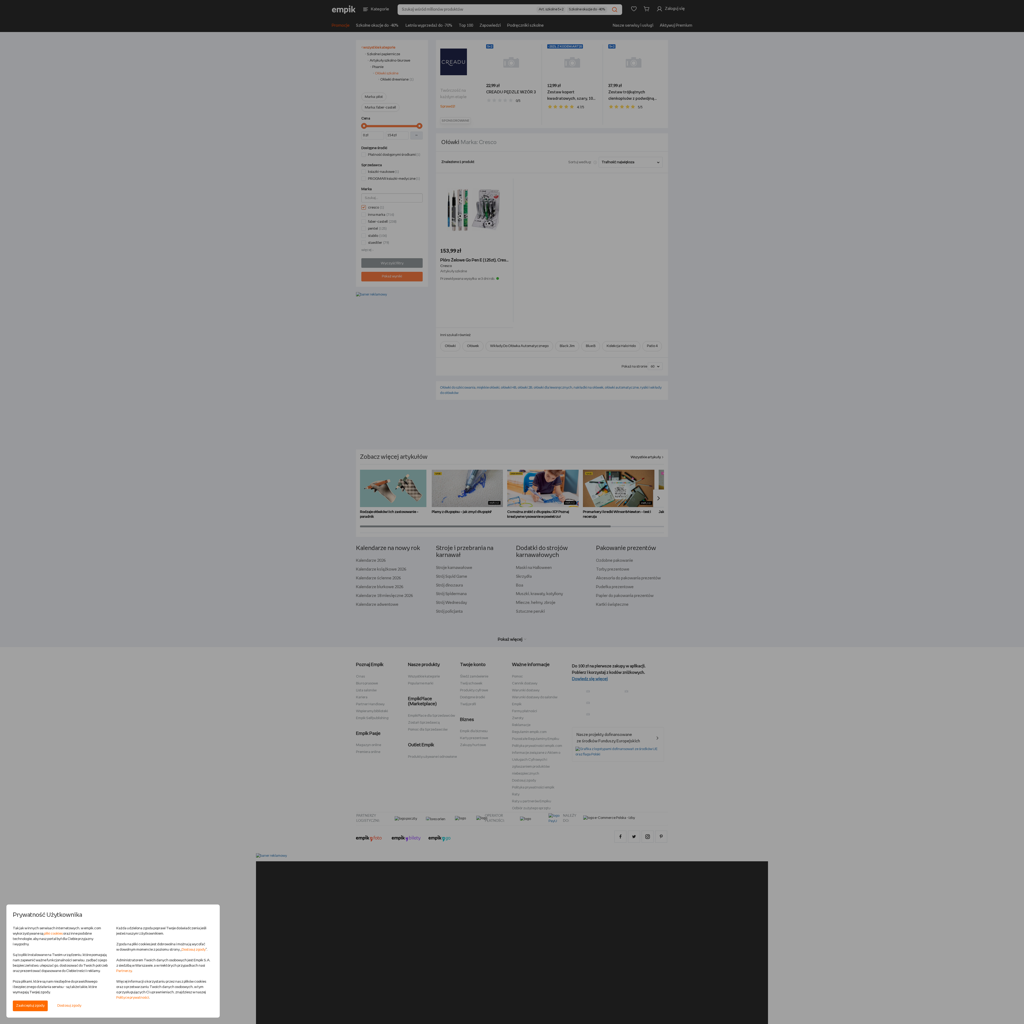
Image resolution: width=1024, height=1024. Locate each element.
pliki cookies (53, 933)
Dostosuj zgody (69, 1005)
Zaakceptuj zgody (30, 1005)
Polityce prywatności (132, 997)
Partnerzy (124, 971)
